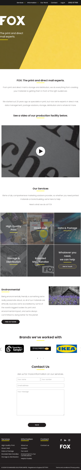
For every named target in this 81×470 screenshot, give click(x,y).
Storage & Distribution (10, 457)
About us (24, 445)
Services (5, 439)
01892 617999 (73, 2)
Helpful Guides (26, 459)
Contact (54, 2)
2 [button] (40, 358)
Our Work (44, 2)
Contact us (44, 445)
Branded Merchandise (10, 454)
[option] (14, 348)
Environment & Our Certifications (28, 455)
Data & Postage (7, 451)
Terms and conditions (63, 467)
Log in (63, 2)
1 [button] (38, 358)
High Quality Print (8, 445)
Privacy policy (75, 467)
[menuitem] (20, 3)
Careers (24, 448)
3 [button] (43, 358)
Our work (24, 451)
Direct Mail (5, 448)
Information (31, 2)
